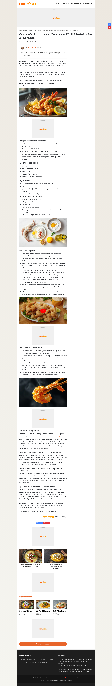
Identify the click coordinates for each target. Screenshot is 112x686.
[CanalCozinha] (27, 3)
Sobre (70, 680)
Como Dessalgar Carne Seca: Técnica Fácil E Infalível (73, 671)
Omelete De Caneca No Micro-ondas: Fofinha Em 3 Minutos (73, 666)
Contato (42, 680)
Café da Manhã (65, 3)
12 (59, 437)
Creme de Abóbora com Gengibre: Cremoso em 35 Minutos (73, 662)
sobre (51, 292)
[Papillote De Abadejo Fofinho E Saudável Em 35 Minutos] (60, 604)
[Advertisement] (56, 12)
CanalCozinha (23, 30)
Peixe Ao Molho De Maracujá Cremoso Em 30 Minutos (43, 611)
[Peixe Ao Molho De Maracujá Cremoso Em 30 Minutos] (43, 604)
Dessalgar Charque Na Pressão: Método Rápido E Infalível (75, 669)
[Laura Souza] (22, 48)
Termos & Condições (52, 680)
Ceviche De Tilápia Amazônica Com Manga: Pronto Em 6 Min (25, 611)
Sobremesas (86, 3)
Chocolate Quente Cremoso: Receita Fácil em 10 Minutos (75, 659)
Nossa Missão (63, 680)
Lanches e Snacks (76, 3)
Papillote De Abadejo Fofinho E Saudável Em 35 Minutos (59, 611)
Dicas (57, 3)
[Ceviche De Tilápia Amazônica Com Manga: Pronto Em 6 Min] (26, 604)
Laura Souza (32, 47)
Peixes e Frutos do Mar (35, 30)
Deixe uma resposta (43, 644)
